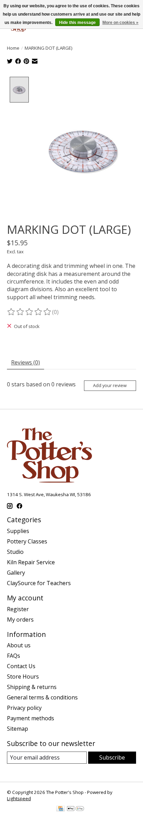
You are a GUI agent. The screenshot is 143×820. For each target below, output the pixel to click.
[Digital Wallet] (75, 809)
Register (18, 609)
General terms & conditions (42, 697)
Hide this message (77, 22)
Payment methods (30, 718)
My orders (20, 619)
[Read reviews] (29, 312)
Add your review (110, 385)
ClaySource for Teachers (39, 583)
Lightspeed (19, 798)
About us (19, 645)
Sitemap (17, 728)
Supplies (18, 531)
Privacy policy (24, 708)
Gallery (16, 572)
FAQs (13, 655)
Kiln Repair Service (31, 562)
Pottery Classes (27, 541)
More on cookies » (120, 22)
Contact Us (21, 666)
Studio (15, 552)
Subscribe (112, 757)
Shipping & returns (32, 687)
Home (13, 48)
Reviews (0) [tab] (25, 362)
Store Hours (23, 676)
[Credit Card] (60, 809)
